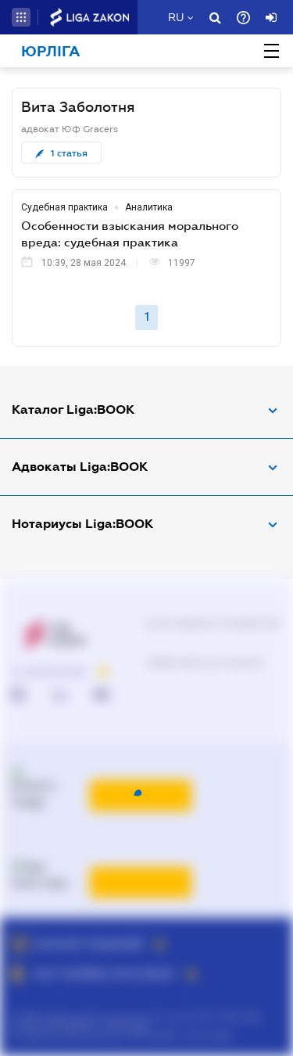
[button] (21, 17)
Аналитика (149, 207)
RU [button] (176, 17)
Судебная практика (64, 207)
